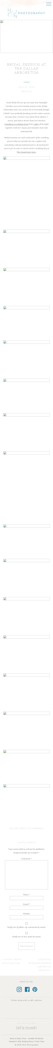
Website (26, 913)
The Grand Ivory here (26, 152)
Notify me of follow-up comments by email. (26, 927)
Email (26, 904)
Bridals (26, 91)
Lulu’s (36, 124)
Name (26, 894)
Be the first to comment (27, 828)
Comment (26, 858)
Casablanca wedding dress (16, 124)
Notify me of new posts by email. (26, 936)
